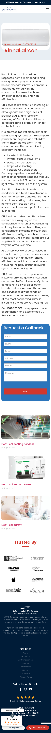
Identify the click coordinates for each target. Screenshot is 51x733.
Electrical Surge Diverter (16, 484)
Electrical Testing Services (17, 444)
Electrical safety (11, 525)
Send (25, 391)
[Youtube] (30, 689)
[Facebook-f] (20, 689)
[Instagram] (25, 689)
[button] (47, 9)
